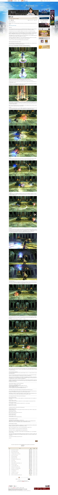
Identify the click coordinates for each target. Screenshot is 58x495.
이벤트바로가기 (44, 25)
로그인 (41, 0)
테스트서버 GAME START (46, 14)
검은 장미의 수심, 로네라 (14, 473)
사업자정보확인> (25, 489)
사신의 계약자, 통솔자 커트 (14, 465)
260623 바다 (44, 35)
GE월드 (17, 5)
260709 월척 (46, 35)
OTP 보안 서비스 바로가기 (47, 9)
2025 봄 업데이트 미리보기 (14, 469)
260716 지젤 (45, 35)
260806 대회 (42, 35)
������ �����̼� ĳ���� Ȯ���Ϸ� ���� (52, 15)
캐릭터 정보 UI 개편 (14, 464)
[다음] (27, 477)
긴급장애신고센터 (48, 35)
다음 (48, 38)
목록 (36, 441)
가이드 (13, 5)
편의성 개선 (13, 460)
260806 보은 (42, 35)
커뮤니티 (22, 5)
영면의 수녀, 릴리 (13, 461)
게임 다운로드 (41, 14)
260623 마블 (43, 35)
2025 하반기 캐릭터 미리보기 (15, 452)
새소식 (10, 5)
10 (26, 477)
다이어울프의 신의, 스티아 (14, 472)
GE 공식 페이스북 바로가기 (48, 9)
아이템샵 (36, 5)
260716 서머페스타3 (44, 35)
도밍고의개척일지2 (47, 35)
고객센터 (47, 5)
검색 (29, 479)
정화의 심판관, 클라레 (14, 456)
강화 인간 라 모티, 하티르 (14, 455)
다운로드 (42, 5)
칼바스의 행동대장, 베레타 (14, 451)
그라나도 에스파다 (29, 6)
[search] (45, 29)
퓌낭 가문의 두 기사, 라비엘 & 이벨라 (15, 468)
